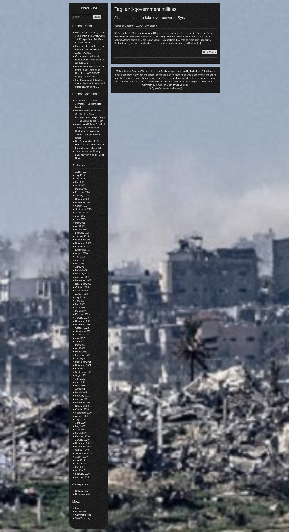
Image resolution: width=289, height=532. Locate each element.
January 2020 (82, 440)
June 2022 (80, 341)
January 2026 (82, 195)
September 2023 (83, 290)
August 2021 (81, 375)
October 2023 (82, 287)
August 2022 (81, 334)
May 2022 (80, 345)
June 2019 (80, 463)
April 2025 (80, 226)
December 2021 (83, 361)
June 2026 (80, 178)
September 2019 (83, 453)
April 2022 (80, 348)
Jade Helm (80, 151)
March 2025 (81, 229)
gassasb (152, 25)
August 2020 (81, 416)
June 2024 (80, 260)
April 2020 (80, 429)
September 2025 (83, 209)
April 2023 (80, 307)
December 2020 (83, 402)
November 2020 (83, 406)
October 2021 (82, 368)
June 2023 (80, 300)
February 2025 (82, 233)
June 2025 (80, 219)
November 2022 (83, 324)
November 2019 (83, 446)
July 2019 (80, 460)
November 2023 (83, 284)
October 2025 (82, 205)
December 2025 (83, 199)
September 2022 (83, 331)
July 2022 (80, 338)
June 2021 (80, 382)
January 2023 (82, 317)
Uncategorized (82, 494)
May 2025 (80, 222)
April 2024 (80, 266)
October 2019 (82, 450)
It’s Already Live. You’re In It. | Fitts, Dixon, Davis (90, 154)
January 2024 (82, 277)
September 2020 (83, 412)
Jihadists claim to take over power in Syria (150, 17)
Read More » (210, 53)
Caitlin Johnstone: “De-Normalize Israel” (88, 104)
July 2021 (80, 378)
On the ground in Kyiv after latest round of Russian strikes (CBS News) (90, 59)
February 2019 (82, 473)
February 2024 (82, 273)
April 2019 (80, 470)
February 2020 (82, 436)
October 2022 (82, 328)
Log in (78, 508)
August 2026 (81, 171)
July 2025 (80, 216)
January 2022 (82, 358)
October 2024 (82, 246)
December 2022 (83, 321)
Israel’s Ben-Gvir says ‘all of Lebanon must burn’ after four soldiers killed (90, 144)
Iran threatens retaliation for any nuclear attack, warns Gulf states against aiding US (90, 83)
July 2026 (80, 175)
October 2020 (82, 409)
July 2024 (80, 256)
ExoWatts (80, 110)
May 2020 (80, 426)
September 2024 (83, 250)
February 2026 (82, 192)
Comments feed (83, 514)
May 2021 (80, 385)
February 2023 (82, 314)
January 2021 (82, 399)
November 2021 (83, 365)
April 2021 (80, 389)
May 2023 (80, 304)
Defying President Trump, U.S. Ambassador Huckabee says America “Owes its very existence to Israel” (90, 131)
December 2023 (83, 280)
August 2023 (81, 294)
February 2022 (82, 355)
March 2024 (81, 270)
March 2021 (81, 392)
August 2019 (81, 456)
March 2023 (81, 311)
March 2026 (81, 189)
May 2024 (80, 263)
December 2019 (83, 443)
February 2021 (82, 395)
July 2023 (80, 297)
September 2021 (83, 372)
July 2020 (80, 419)
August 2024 (81, 253)
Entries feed (81, 511)
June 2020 (80, 422)
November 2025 (83, 202)
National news (82, 491)
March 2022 (81, 351)
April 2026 (80, 185)
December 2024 (83, 239)
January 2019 (82, 477)
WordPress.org (82, 518)
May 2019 (80, 467)
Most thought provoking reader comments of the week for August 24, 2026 (90, 49)
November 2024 (83, 243)
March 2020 (81, 433)
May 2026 (80, 182)
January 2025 (82, 236)
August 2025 (81, 212)
